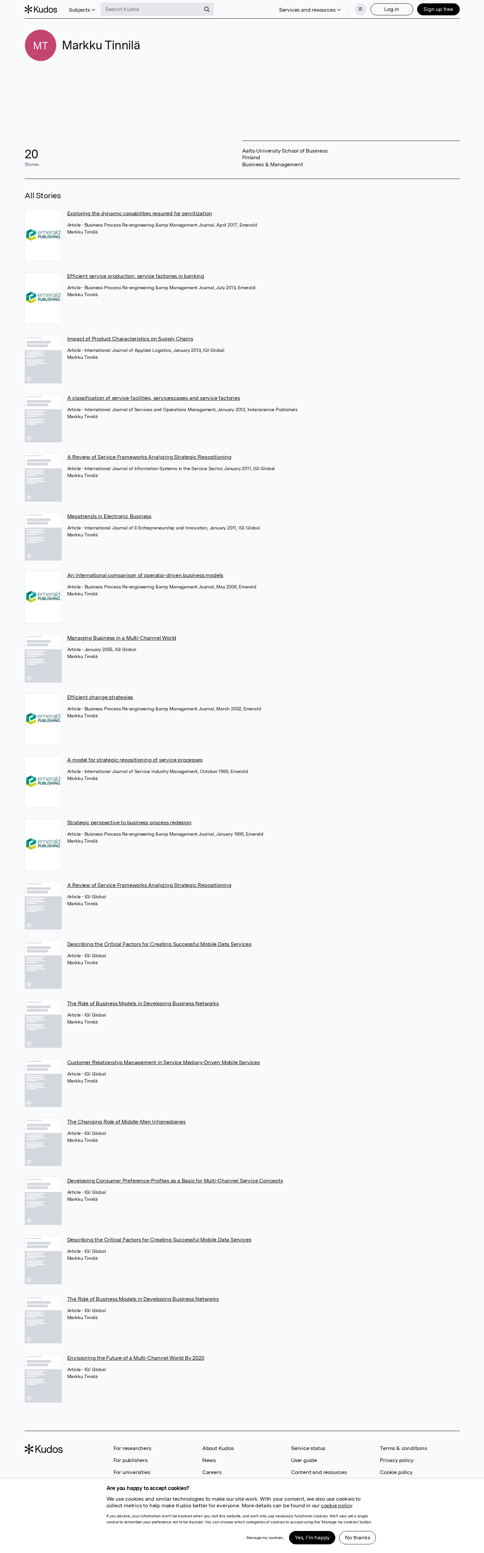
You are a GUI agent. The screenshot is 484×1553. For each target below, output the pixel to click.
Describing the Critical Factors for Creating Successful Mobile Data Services (159, 944)
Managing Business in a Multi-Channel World (122, 638)
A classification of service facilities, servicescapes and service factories (153, 398)
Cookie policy (396, 1472)
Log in (391, 9)
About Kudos (218, 1448)
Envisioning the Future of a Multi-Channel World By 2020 (135, 1358)
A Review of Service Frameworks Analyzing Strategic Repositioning (149, 457)
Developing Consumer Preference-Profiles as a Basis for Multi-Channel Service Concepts (175, 1180)
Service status (308, 1448)
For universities (131, 1472)
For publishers (130, 1460)
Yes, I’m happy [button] (312, 1537)
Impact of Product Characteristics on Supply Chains (130, 339)
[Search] (207, 9)
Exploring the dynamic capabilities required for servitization (139, 213)
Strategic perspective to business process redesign (129, 822)
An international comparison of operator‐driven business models (145, 575)
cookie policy (336, 1505)
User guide (304, 1460)
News (209, 1460)
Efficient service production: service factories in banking (135, 276)
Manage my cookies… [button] (265, 1537)
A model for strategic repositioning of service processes (135, 760)
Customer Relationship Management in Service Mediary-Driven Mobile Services (163, 1062)
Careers (212, 1472)
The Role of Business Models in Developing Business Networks (143, 1003)
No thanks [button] (357, 1537)
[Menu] (361, 9)
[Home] (41, 9)
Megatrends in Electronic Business (109, 516)
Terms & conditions (403, 1448)
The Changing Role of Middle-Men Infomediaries (126, 1122)
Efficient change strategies (100, 697)
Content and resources (319, 1472)
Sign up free (438, 9)
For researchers (132, 1448)
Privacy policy (396, 1460)
